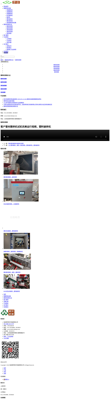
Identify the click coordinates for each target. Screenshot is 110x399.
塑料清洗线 (10, 20)
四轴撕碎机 (10, 13)
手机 (5, 371)
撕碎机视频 (10, 26)
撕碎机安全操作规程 (9, 101)
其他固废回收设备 (11, 22)
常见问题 (9, 42)
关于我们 (6, 44)
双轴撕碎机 (10, 11)
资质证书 (9, 46)
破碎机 (8, 17)
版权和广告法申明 (11, 49)
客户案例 (6, 35)
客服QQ (7, 379)
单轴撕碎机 (10, 10)
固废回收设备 (7, 8)
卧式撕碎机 (10, 15)
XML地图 (6, 338)
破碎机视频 (10, 28)
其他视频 (9, 33)
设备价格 (6, 301)
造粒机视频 (10, 31)
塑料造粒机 (10, 19)
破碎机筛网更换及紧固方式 (11, 106)
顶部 (5, 373)
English (6, 52)
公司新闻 (9, 38)
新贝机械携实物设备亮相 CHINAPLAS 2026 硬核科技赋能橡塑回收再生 (22, 99)
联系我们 (9, 47)
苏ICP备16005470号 (9, 324)
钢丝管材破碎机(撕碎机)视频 (15, 143)
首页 (2, 60)
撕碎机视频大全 (8, 24)
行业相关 (6, 37)
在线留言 (6, 51)
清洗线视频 (10, 29)
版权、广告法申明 (8, 336)
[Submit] (1, 58)
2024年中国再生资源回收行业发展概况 (14, 102)
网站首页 (6, 6)
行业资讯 (9, 40)
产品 (5, 369)
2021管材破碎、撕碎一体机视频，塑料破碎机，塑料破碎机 (24, 145)
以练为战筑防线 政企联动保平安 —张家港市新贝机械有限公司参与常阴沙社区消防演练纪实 (28, 104)
